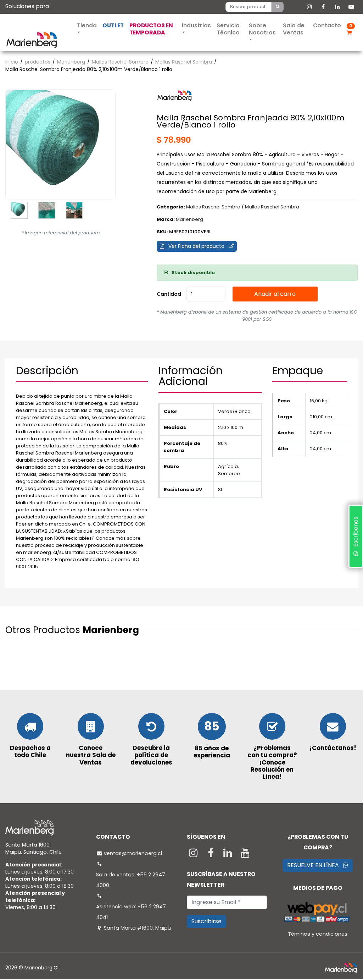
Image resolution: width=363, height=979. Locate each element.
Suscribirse (206, 921)
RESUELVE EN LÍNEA (315, 865)
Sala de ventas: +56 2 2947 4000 (130, 880)
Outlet (113, 25)
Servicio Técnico (228, 29)
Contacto (327, 25)
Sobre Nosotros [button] (262, 29)
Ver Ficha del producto (196, 246)
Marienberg (71, 61)
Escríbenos (355, 533)
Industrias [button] (196, 25)
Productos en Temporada (151, 29)
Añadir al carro (275, 294)
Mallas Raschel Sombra (120, 61)
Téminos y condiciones (317, 933)
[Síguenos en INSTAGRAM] (194, 854)
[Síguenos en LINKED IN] (229, 854)
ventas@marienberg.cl (133, 853)
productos (37, 61)
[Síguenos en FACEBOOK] (211, 854)
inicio (11, 61)
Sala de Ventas (294, 29)
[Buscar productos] (278, 7)
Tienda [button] (87, 25)
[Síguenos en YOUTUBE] (245, 854)
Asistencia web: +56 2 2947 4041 (131, 912)
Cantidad (169, 294)
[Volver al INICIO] (31, 39)
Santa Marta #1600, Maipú (137, 927)
